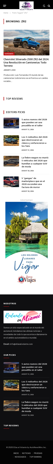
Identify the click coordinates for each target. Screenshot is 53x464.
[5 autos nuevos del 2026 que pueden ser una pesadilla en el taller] (11, 123)
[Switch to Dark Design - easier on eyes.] (44, 6)
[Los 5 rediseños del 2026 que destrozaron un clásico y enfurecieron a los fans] (11, 140)
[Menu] (4, 5)
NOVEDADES (20, 457)
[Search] (48, 6)
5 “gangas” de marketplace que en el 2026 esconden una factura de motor (33, 183)
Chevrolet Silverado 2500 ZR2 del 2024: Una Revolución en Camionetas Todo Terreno (26, 62)
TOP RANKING (35, 457)
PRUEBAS (38, 453)
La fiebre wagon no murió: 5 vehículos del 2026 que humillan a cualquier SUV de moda (35, 162)
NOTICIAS (26, 453)
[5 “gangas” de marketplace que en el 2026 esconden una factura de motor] (11, 181)
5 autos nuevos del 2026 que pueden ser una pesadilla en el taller (34, 122)
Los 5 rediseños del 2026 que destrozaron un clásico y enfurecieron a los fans (34, 141)
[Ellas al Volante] (26, 6)
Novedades (9, 54)
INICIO (16, 453)
